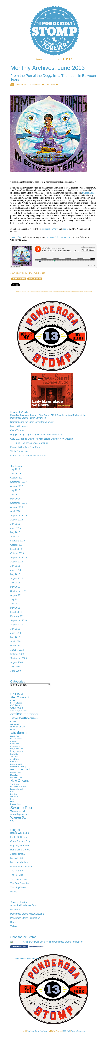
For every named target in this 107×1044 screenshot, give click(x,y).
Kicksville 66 (16, 858)
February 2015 (17, 540)
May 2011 (15, 608)
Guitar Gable (14, 744)
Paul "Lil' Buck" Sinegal (18, 786)
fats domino (19, 733)
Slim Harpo (14, 796)
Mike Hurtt (36, 85)
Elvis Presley (17, 726)
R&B (12, 791)
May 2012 (15, 587)
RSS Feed (66, 1031)
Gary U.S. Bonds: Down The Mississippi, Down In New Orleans (41, 439)
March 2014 (16, 549)
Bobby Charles (16, 703)
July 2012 (15, 582)
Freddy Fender (16, 739)
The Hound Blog (18, 879)
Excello (12, 729)
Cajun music (16, 708)
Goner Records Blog (20, 841)
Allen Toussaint (19, 697)
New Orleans (34, 273)
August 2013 (16, 561)
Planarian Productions (21, 866)
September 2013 (18, 557)
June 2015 (15, 528)
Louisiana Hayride (16, 764)
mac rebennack (20, 769)
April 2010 (15, 641)
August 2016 (16, 507)
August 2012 (16, 578)
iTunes (65, 229)
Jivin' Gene (14, 756)
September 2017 (18, 482)
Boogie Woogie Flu (19, 833)
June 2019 (15, 473)
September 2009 (18, 658)
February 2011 (17, 616)
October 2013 (17, 553)
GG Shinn (13, 741)
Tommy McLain (18, 811)
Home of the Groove (20, 849)
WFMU (13, 891)
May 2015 (15, 532)
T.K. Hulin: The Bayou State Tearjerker (29, 443)
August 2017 (16, 486)
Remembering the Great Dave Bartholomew (32, 422)
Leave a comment (51, 85)
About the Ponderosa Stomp (24, 905)
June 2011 (15, 603)
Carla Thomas (17, 430)
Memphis (14, 775)
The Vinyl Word (18, 887)
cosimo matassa (24, 714)
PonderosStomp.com (78, 1031)
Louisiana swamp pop (20, 766)
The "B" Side (16, 875)
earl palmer (14, 724)
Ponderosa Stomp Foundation (25, 918)
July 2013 (15, 566)
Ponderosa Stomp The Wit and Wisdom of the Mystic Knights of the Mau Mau (54, 31)
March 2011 (16, 612)
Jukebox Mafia (17, 854)
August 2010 (16, 624)
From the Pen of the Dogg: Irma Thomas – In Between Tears (53, 77)
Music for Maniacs (19, 862)
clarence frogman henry (18, 711)
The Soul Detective (19, 883)
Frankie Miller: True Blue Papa (25, 447)
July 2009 (15, 666)
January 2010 (17, 650)
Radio (13, 922)
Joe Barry (14, 759)
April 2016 (15, 511)
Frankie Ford (14, 736)
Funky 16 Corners (19, 837)
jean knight (14, 754)
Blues (12, 700)
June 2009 (15, 671)
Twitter (13, 926)
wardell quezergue (19, 814)
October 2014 (17, 545)
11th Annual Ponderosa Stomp (58, 237)
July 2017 (15, 490)
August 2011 (16, 595)
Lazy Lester (14, 761)
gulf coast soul (18, 273)
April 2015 (15, 536)
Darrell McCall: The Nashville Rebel (28, 455)
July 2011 (15, 599)
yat (12, 820)
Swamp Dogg (88, 193)
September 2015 (18, 515)
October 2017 (17, 478)
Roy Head (13, 794)
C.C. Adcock (16, 705)
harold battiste (15, 746)
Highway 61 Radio (19, 845)
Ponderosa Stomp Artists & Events (27, 914)
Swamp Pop (21, 807)
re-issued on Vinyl (50, 229)
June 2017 (15, 494)
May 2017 (15, 499)
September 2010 (18, 620)
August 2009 (16, 662)
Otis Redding (14, 784)
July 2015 (15, 524)
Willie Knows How (19, 451)
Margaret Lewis (15, 772)
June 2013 (15, 570)
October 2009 (17, 654)
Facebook (15, 909)
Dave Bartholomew (24, 718)
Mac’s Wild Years (18, 426)
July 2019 (15, 469)
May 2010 (15, 637)
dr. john (13, 721)
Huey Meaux (16, 751)
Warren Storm (20, 817)
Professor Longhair (16, 789)
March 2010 (16, 645)
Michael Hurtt (16, 777)
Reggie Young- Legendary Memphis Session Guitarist (36, 434)
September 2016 (18, 503)
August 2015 (16, 520)
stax (12, 801)
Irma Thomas (19, 279)
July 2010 (15, 629)
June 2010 (15, 633)
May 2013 (15, 574)
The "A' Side (16, 870)
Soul (44, 273)
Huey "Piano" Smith (16, 749)
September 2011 (18, 591)
